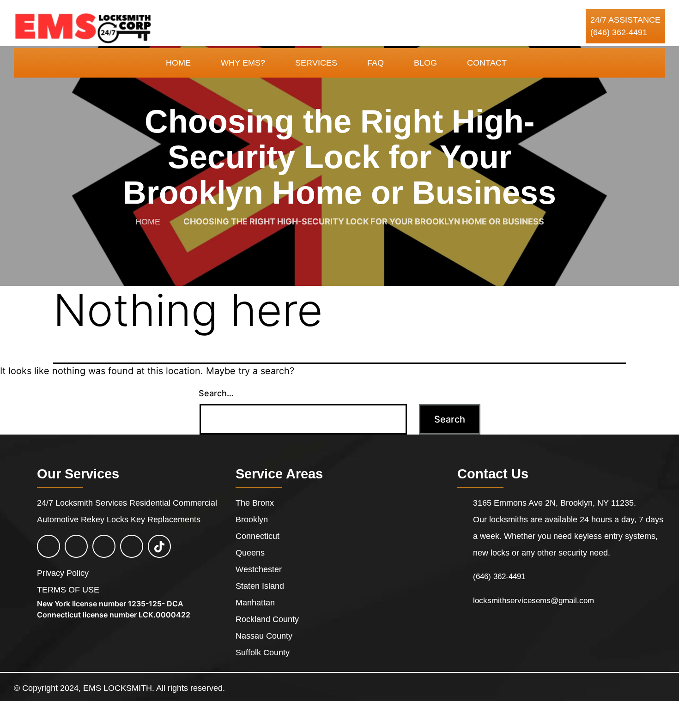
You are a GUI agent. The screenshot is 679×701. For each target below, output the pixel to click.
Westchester (259, 569)
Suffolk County (263, 652)
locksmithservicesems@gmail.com (533, 600)
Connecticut (257, 536)
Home (178, 62)
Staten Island (260, 586)
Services (316, 62)
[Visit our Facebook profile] (48, 547)
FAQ (375, 62)
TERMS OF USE (68, 589)
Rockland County (267, 619)
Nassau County (264, 636)
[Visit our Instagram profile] (104, 547)
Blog (425, 62)
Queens (250, 552)
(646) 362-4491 (618, 32)
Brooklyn (252, 519)
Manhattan (255, 602)
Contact (487, 62)
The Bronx (255, 503)
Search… (216, 393)
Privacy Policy (63, 573)
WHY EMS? (243, 62)
